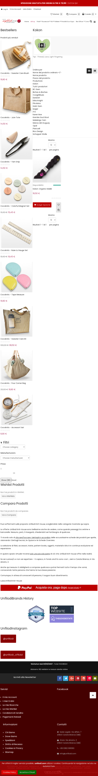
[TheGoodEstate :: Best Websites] (62, 614)
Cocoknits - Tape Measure (12, 294)
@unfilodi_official (13, 654)
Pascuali (36, 128)
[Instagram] (83, 678)
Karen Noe (37, 114)
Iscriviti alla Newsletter (25, 677)
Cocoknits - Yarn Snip (10, 161)
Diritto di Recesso (13, 744)
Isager (35, 109)
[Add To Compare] (58, 210)
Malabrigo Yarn (39, 120)
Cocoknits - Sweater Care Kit (13, 339)
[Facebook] (59, 678)
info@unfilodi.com (67, 753)
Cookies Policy (9, 772)
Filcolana (37, 103)
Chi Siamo (10, 732)
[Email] (94, 678)
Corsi (87, 21)
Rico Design (38, 131)
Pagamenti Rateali (12, 717)
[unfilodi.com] (11, 21)
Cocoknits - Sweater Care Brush (15, 73)
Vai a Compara (9, 515)
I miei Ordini (8, 701)
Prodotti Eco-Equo (67, 21)
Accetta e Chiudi (27, 772)
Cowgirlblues (38, 95)
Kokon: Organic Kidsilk (42, 189)
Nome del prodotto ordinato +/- (47, 72)
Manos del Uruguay (41, 123)
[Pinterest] (77, 678)
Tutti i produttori (40, 86)
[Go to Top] (93, 695)
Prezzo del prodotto (41, 78)
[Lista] (94, 70)
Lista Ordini (27, 9)
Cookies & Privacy (14, 748)
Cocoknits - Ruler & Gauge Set (14, 250)
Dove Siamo (11, 736)
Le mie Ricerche (10, 705)
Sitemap (9, 752)
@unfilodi (8, 638)
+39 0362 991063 (66, 748)
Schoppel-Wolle (40, 134)
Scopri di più (73, 587)
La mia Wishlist (10, 709)
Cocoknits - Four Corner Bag (13, 383)
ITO (34, 111)
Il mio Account (15, 9)
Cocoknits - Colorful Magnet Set (15, 206)
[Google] (71, 678)
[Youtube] (89, 678)
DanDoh (36, 97)
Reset (13, 480)
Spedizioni (10, 740)
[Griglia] (89, 70)
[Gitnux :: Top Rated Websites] (36, 614)
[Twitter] (65, 678)
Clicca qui (72, 3)
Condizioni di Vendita (13, 713)
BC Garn (36, 89)
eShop (32, 21)
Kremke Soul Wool (41, 117)
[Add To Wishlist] (58, 204)
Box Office (79, 21)
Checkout (37, 9)
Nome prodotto (40, 75)
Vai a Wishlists (8, 496)
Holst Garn (37, 106)
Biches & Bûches (40, 92)
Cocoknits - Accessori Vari (12, 427)
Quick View (27, 181)
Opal (35, 125)
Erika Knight (38, 100)
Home (26, 21)
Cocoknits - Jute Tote (10, 117)
